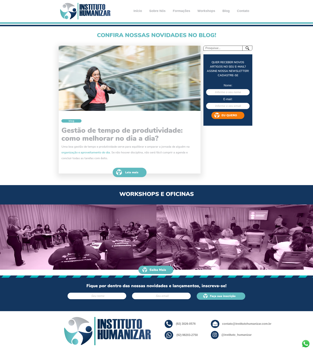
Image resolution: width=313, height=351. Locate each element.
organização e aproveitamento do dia (85, 152)
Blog (226, 11)
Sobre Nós (157, 11)
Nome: (228, 85)
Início (137, 11)
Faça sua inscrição (223, 296)
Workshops (206, 11)
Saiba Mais (157, 270)
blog (71, 121)
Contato (243, 11)
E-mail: (227, 99)
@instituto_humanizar (236, 334)
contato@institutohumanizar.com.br (246, 323)
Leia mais (131, 172)
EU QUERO (229, 115)
